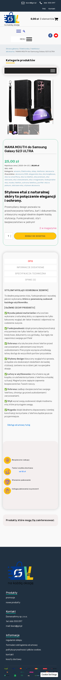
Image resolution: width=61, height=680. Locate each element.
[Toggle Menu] (18, 31)
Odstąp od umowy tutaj (18, 425)
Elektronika (24, 49)
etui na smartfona (12, 177)
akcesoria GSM (21, 174)
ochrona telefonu (29, 183)
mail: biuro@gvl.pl (14, 626)
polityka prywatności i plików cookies (23, 650)
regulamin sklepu (14, 640)
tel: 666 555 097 (14, 621)
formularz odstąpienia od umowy (22, 645)
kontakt (10, 654)
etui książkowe (49, 174)
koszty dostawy (13, 659)
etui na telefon (27, 177)
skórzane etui (17, 185)
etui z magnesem (36, 180)
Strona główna (12, 49)
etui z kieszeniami (20, 180)
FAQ (44, 9)
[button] (48, 84)
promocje (10, 597)
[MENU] (29, 39)
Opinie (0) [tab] (30, 280)
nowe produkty (13, 602)
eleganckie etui (35, 174)
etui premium (39, 177)
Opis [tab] (30, 261)
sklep (34, 171)
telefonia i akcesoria (45, 171)
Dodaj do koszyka (35, 236)
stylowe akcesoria (32, 185)
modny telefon (15, 183)
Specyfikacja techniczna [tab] (30, 273)
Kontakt (52, 9)
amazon (17, 171)
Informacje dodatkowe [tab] (30, 267)
